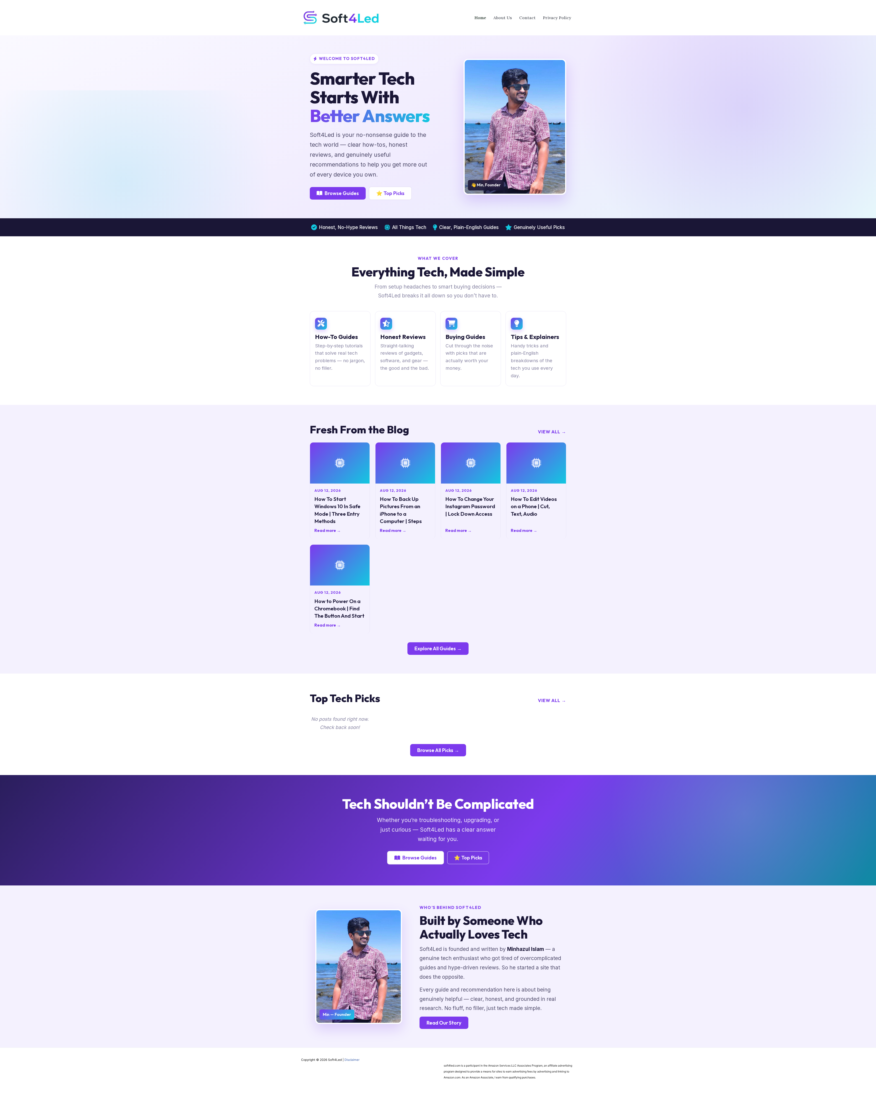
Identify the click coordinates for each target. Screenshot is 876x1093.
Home (480, 17)
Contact (527, 17)
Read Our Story (443, 1023)
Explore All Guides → (438, 648)
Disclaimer (352, 1060)
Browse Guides (341, 193)
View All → (552, 432)
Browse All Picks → (438, 750)
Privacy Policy (557, 17)
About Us (502, 17)
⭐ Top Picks (390, 193)
